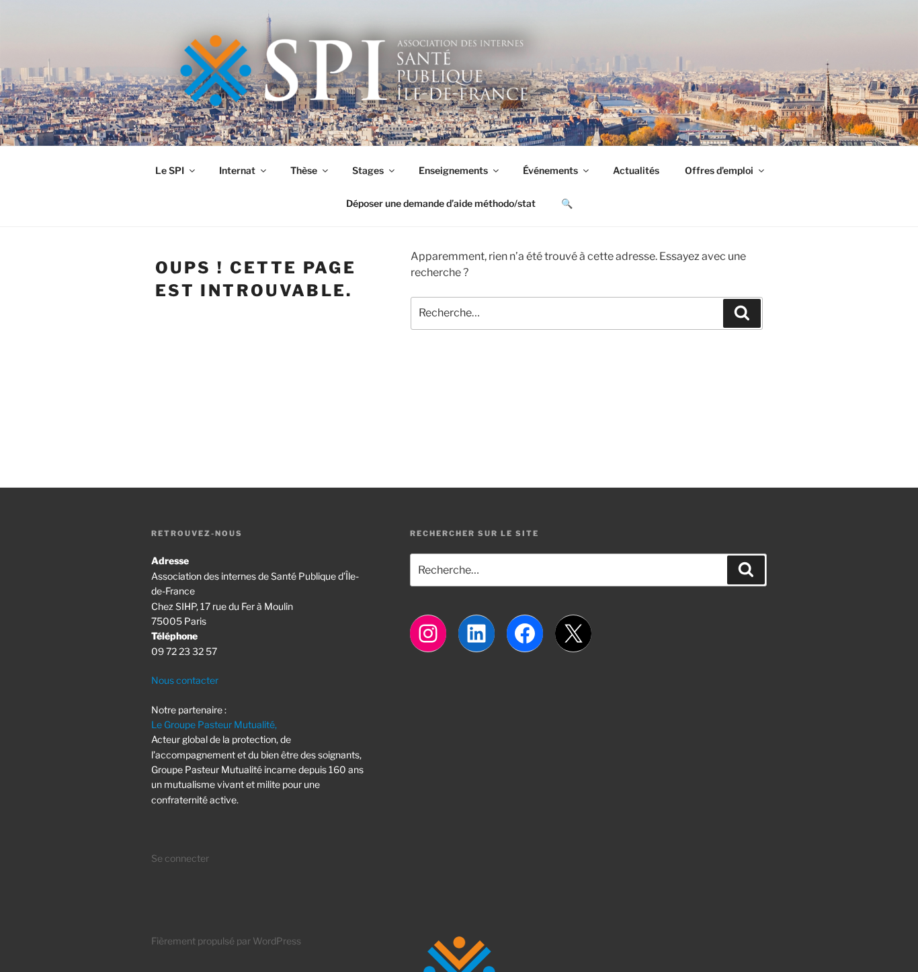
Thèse (303, 170)
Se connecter (180, 858)
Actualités (636, 170)
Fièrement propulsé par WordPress (226, 940)
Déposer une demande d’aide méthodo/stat (441, 203)
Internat (237, 170)
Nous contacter (184, 680)
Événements (550, 170)
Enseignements (453, 170)
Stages (368, 170)
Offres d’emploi (719, 170)
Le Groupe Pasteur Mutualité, (214, 724)
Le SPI (169, 170)
